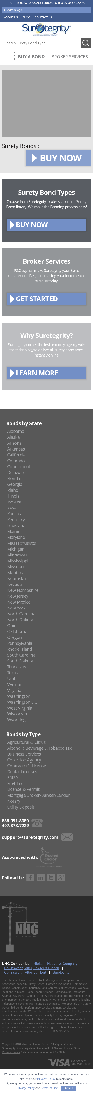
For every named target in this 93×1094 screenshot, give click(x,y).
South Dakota (20, 661)
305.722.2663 (61, 1031)
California (16, 455)
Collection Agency (24, 760)
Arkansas (16, 449)
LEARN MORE (37, 372)
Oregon (14, 637)
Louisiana (16, 525)
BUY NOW (60, 158)
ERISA (12, 777)
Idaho (12, 490)
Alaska (13, 437)
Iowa (11, 508)
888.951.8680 (41, 2)
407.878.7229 (73, 2)
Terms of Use (49, 1088)
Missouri (15, 567)
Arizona (14, 443)
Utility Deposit (20, 807)
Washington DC (22, 702)
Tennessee (17, 667)
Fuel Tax (14, 783)
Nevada (14, 584)
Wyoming (16, 720)
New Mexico (19, 602)
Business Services (24, 754)
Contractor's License (26, 766)
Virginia (14, 690)
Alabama (15, 431)
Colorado (16, 461)
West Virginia (19, 708)
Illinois (13, 496)
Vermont (15, 684)
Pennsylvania (19, 643)
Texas (12, 673)
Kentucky (16, 519)
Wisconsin (17, 714)
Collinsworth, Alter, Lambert (25, 972)
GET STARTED (37, 298)
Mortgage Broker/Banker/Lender (38, 795)
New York (16, 608)
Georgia (14, 484)
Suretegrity (61, 972)
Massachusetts (21, 543)
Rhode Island (19, 649)
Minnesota (17, 555)
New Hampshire (22, 590)
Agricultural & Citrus (26, 742)
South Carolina (21, 655)
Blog (26, 17)
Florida (13, 478)
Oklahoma (17, 631)
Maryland (16, 537)
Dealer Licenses (22, 772)
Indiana (14, 502)
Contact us (43, 17)
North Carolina (21, 614)
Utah (11, 678)
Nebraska (16, 578)
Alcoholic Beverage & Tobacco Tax (39, 748)
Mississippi (17, 561)
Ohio (11, 625)
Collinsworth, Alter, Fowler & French (31, 968)
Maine (13, 531)
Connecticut (18, 466)
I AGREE (69, 1088)
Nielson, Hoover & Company (55, 964)
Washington (18, 696)
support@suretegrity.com (30, 837)
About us (11, 17)
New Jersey (17, 596)
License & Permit (23, 789)
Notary (13, 801)
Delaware (16, 472)
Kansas (14, 514)
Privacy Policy (11, 1052)
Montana (15, 572)
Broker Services (69, 57)
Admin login (15, 10)
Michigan (16, 549)
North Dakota (20, 620)
